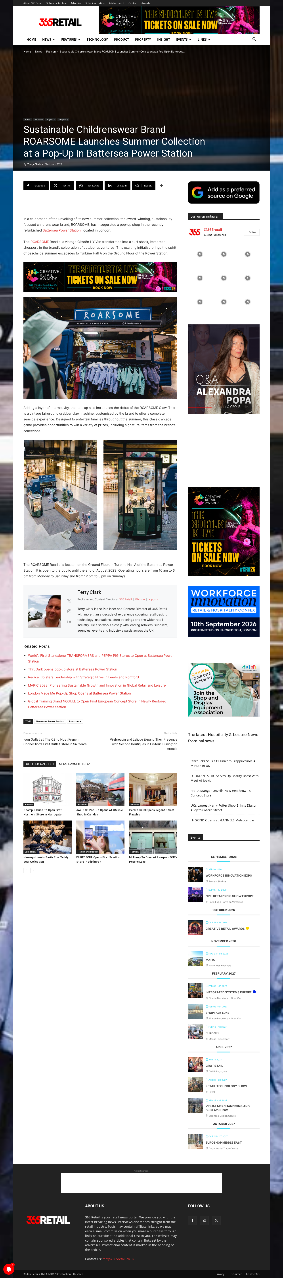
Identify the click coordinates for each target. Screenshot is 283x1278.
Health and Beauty (88, 851)
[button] (254, 40)
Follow (251, 232)
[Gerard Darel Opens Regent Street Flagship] (153, 789)
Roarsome (75, 721)
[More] (161, 185)
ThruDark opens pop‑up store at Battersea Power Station (72, 669)
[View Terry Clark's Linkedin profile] (69, 621)
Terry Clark (34, 164)
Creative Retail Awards (225, 928)
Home (31, 39)
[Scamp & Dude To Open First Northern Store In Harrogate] (47, 789)
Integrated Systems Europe (229, 992)
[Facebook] (192, 1220)
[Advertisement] (100, 204)
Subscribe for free (56, 3)
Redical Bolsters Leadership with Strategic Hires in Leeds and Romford (83, 677)
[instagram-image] (200, 254)
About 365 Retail (32, 3)
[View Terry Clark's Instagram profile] (69, 611)
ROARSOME (40, 242)
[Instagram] (204, 1220)
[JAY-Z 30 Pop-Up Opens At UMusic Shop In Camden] (100, 789)
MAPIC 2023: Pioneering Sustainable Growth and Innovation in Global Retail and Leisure (97, 685)
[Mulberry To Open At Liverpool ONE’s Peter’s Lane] (153, 837)
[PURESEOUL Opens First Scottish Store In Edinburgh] (100, 837)
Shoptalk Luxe (217, 1012)
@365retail (213, 230)
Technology (97, 39)
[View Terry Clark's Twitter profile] (69, 601)
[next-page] (33, 870)
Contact (132, 3)
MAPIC (210, 960)
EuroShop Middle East (224, 1142)
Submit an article (95, 3)
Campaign (30, 851)
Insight (163, 39)
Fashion (51, 51)
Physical (50, 119)
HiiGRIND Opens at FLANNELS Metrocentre (222, 820)
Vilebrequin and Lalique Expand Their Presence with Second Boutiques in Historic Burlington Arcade (143, 744)
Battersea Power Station (62, 230)
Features (69, 39)
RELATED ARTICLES (40, 764)
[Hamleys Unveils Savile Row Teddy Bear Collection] (47, 837)
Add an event (116, 3)
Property (143, 39)
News (46, 39)
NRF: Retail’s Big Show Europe (230, 896)
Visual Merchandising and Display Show (228, 1108)
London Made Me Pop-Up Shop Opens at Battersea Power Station (79, 693)
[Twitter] (216, 1220)
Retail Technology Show (226, 1086)
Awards (146, 3)
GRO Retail (214, 1065)
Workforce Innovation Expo (229, 875)
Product (121, 39)
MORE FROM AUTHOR (74, 764)
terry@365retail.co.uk (118, 1259)
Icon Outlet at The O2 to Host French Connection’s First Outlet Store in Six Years (55, 742)
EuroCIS (212, 1033)
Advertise (76, 3)
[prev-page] (26, 870)
